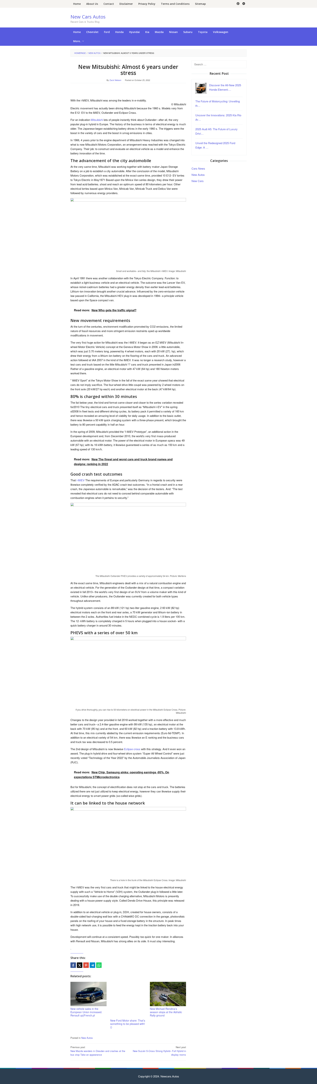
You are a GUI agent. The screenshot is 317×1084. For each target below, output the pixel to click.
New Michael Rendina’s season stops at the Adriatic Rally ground (166, 1012)
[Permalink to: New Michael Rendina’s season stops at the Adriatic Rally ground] (168, 994)
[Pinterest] (238, 4)
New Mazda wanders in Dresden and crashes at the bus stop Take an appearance (97, 1051)
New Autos (87, 1037)
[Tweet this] (79, 965)
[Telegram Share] (92, 965)
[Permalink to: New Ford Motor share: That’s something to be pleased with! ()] (128, 1000)
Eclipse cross (132, 749)
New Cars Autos (87, 16)
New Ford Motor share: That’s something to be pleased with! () (127, 1024)
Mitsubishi (97, 120)
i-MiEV (80, 480)
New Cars (198, 181)
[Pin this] (86, 965)
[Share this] (73, 965)
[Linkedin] (244, 4)
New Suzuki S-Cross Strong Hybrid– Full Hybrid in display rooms (159, 1051)
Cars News (198, 168)
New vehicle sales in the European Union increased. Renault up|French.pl (86, 1012)
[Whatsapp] (99, 965)
